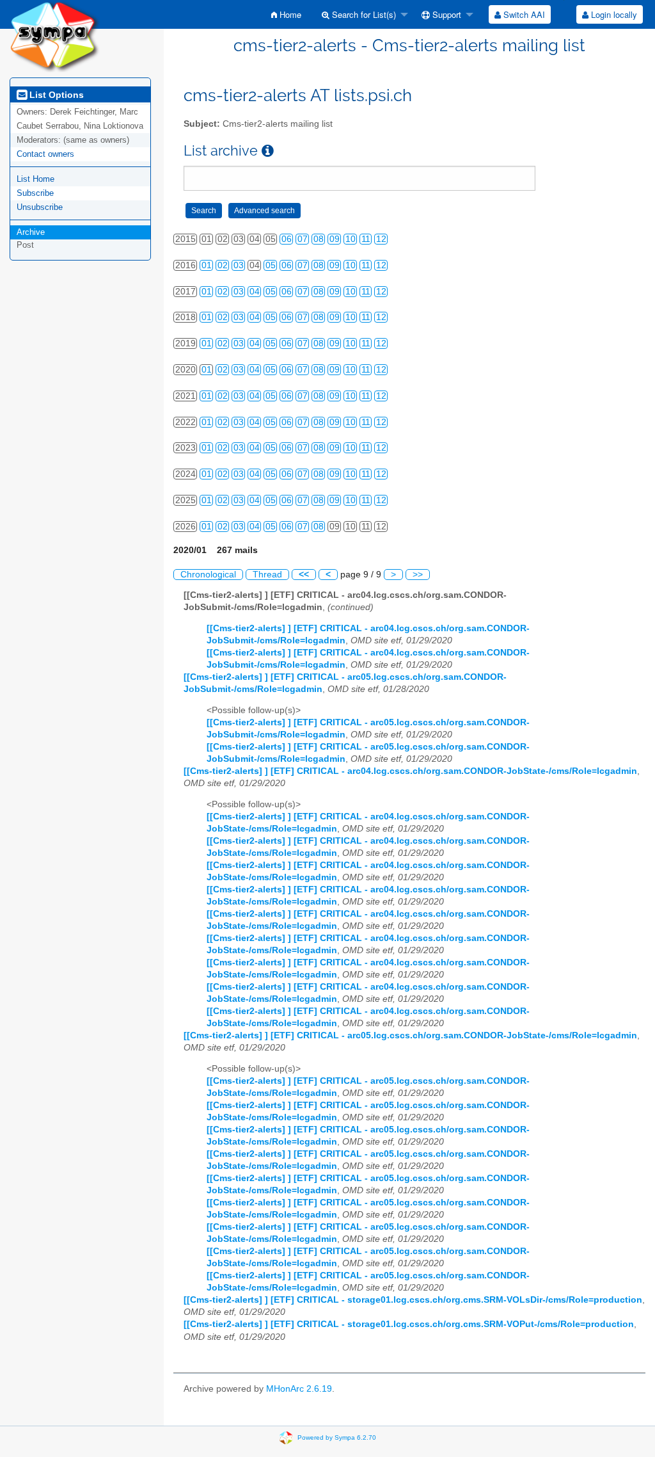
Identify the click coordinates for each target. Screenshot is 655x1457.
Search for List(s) (362, 14)
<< (304, 574)
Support (445, 14)
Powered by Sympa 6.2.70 (336, 1436)
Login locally (612, 14)
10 (350, 239)
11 (365, 239)
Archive (31, 232)
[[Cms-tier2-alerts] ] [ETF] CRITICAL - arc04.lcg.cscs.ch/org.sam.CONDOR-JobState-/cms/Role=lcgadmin (410, 771)
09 (334, 239)
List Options (55, 95)
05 (270, 265)
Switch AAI (523, 14)
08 (318, 239)
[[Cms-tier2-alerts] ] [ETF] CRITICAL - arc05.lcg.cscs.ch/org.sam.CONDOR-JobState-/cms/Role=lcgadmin (410, 1035)
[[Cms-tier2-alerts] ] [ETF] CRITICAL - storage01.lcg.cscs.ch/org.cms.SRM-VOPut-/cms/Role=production (409, 1324)
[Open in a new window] (268, 151)
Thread (267, 574)
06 (286, 239)
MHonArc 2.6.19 (299, 1389)
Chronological (208, 574)
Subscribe (35, 193)
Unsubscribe (40, 207)
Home (289, 14)
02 (222, 265)
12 (381, 239)
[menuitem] (286, 14)
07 (302, 239)
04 (254, 291)
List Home (35, 179)
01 (206, 265)
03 (238, 265)
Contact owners (45, 154)
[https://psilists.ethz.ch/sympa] (55, 35)
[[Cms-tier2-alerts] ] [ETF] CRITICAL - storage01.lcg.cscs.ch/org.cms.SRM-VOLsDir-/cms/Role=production (413, 1300)
